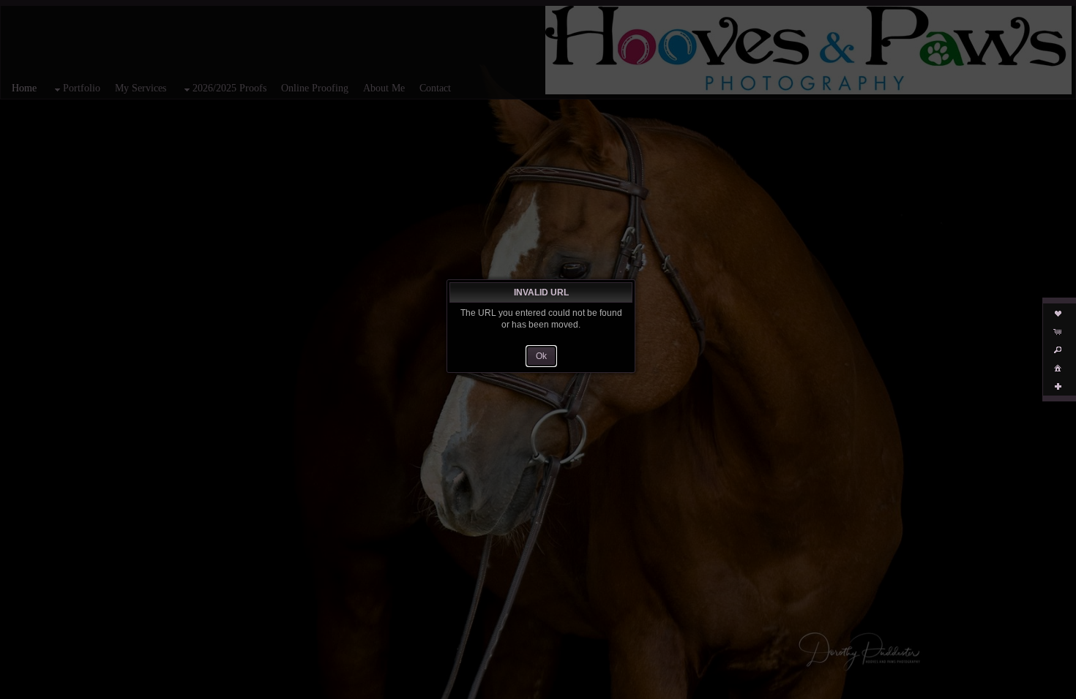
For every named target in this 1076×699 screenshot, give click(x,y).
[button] (541, 356)
